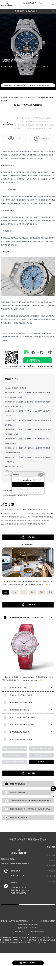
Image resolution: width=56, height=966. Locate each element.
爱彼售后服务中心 (32, 3)
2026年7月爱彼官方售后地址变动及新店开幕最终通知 (20, 517)
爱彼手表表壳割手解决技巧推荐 (21, 702)
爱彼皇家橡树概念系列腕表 (41, 748)
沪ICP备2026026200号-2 (35, 931)
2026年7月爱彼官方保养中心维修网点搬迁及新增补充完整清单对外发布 (26, 524)
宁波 (37, 97)
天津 (41, 592)
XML (28, 935)
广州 (23, 592)
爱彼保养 (15, 388)
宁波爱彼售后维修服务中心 (16, 333)
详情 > (48, 585)
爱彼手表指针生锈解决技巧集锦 (21, 739)
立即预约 (28, 484)
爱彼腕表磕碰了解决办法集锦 (17, 495)
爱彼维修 (23, 388)
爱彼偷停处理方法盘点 (9, 513)
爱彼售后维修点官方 (10, 151)
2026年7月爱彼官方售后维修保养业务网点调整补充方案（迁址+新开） (26, 520)
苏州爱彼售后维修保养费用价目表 (15, 748)
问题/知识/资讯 (29, 97)
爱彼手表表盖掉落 (41, 755)
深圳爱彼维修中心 (11, 439)
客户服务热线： (28, 928)
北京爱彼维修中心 (11, 392)
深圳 (32, 592)
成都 (50, 592)
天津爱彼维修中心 (11, 448)
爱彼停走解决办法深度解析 (19, 710)
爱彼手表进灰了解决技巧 (36, 524)
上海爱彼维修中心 (11, 411)
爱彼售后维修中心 (15, 97)
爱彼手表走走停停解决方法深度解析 (22, 717)
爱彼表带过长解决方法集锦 (19, 732)
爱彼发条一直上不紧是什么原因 (21, 695)
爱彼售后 (41, 762)
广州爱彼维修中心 (11, 429)
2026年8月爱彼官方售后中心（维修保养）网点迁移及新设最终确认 (24, 509)
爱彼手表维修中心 (14, 755)
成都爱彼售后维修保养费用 (14, 762)
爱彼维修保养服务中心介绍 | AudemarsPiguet (26, 617)
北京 (5, 592)
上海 (14, 592)
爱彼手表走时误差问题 (18, 688)
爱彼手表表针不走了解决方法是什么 (22, 724)
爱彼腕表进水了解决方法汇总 (38, 509)
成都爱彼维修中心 (11, 457)
